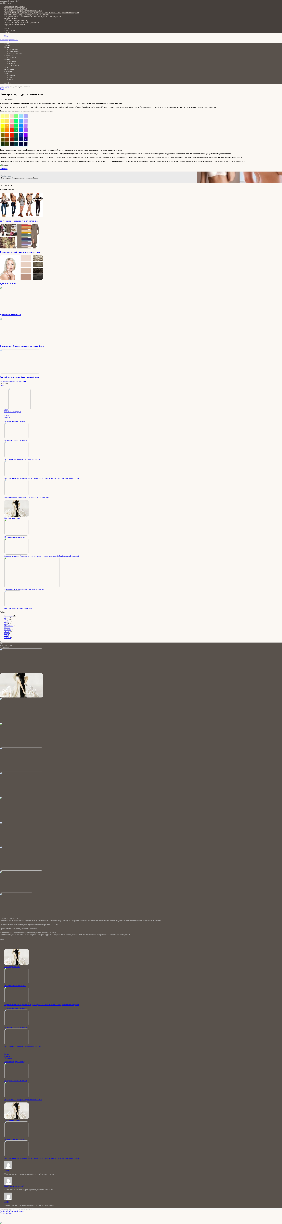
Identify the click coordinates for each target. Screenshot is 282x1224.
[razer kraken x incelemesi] (141, 1223)
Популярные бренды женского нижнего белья (22, 346)
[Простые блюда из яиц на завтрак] (21, 771)
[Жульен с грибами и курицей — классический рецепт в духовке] (21, 870)
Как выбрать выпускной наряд (16, 21)
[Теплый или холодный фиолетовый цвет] (20, 373)
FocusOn (7, 638)
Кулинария (8, 55)
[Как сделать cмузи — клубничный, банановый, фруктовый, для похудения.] (21, 820)
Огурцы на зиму (10, 19)
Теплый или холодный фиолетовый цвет (19, 377)
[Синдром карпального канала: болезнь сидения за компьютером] (21, 746)
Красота (12, 63)
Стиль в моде (14, 51)
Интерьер (12, 75)
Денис (6, 1170)
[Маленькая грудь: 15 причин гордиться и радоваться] (31, 587)
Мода (6, 47)
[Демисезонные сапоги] (9, 310)
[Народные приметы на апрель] (16, 438)
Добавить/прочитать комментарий (13, 381)
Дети (6, 67)
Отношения (9, 69)
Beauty (7, 59)
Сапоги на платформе (12, 412)
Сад (10, 77)
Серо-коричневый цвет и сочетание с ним (20, 252)
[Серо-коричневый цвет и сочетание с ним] (19, 248)
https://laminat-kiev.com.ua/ (13, 1186)
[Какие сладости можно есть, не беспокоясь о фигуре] (21, 845)
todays (6, 634)
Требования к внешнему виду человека (19, 221)
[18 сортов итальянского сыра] (16, 535)
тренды (16, 65)
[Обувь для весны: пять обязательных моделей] (16, 892)
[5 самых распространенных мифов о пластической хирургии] (21, 917)
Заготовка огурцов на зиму (14, 7)
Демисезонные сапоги (10, 314)
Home (2, 87)
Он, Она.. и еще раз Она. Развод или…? (19, 608)
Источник (3, 169)
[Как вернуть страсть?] (16, 516)
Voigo (6, 1202)
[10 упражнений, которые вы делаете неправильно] (16, 457)
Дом (6, 73)
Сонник (7, 628)
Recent (6, 415)
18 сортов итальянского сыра (15, 537)
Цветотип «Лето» (8, 283)
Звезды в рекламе (15, 53)
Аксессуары (13, 49)
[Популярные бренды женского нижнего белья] (21, 342)
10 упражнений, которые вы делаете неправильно (23, 11)
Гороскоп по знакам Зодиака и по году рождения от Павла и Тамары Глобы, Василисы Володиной (41, 13)
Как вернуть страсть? (12, 518)
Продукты (13, 57)
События (8, 71)
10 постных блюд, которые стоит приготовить (21, 23)
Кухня (11, 79)
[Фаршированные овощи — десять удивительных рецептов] (16, 495)
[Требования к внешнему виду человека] (21, 216)
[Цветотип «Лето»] (21, 279)
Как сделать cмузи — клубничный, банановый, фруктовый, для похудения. (32, 17)
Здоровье (12, 61)
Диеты (7, 45)
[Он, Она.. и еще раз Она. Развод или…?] (12, 606)
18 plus (6, 632)
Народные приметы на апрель (15, 9)
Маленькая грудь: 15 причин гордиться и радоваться (24, 589)
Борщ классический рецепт (14, 24)
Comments (8, 1058)
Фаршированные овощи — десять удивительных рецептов (26, 15)
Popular (7, 417)
